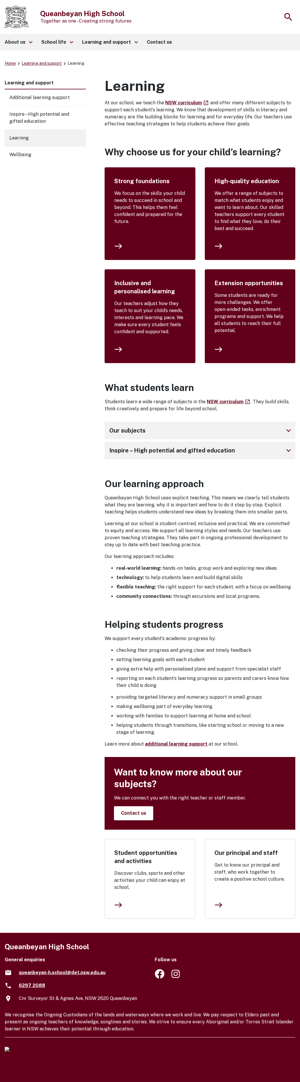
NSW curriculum (187, 103)
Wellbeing (20, 154)
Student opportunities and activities (145, 857)
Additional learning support (39, 97)
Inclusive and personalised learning (144, 287)
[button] (18, 42)
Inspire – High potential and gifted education (201, 450)
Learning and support (42, 63)
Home (10, 63)
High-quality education (246, 181)
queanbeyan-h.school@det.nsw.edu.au (62, 972)
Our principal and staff (246, 852)
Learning (19, 138)
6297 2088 (32, 985)
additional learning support (176, 744)
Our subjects (201, 430)
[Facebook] (159, 977)
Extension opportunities (248, 283)
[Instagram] (176, 977)
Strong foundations (142, 181)
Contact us (133, 813)
